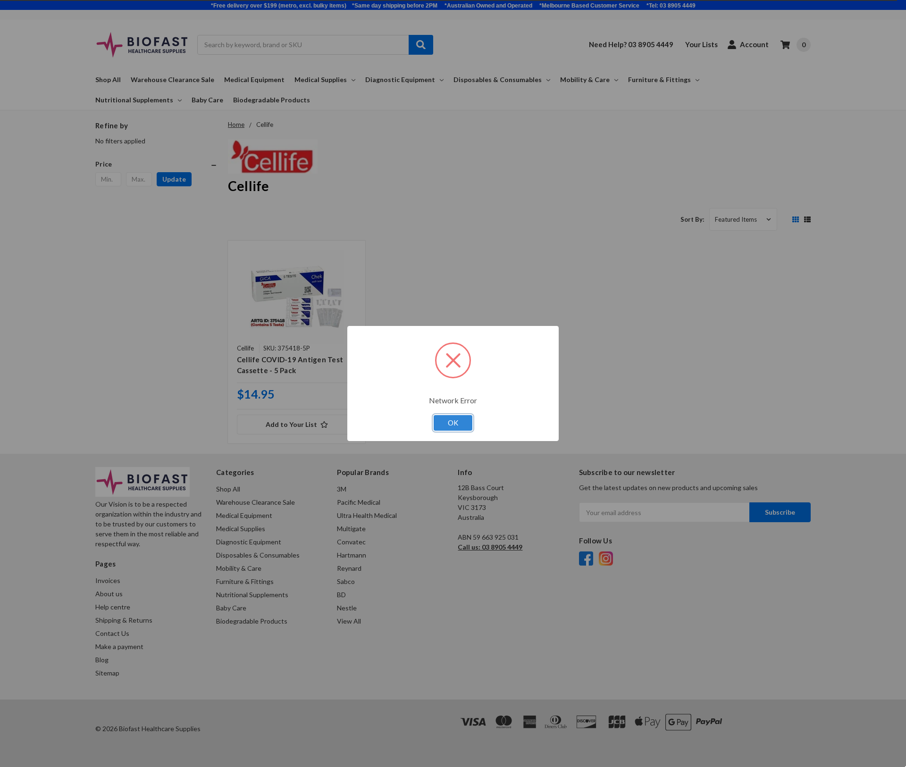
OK (453, 422)
